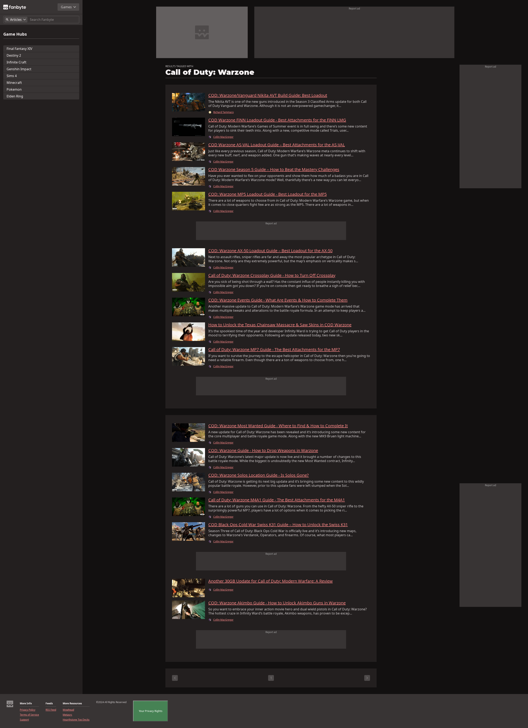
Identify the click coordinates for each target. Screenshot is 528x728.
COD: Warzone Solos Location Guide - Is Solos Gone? (258, 475)
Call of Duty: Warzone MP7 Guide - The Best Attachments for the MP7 (274, 349)
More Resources (72, 703)
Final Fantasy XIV (19, 48)
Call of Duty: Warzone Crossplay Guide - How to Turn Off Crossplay (271, 275)
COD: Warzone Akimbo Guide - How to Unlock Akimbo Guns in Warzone (277, 602)
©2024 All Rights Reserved (111, 702)
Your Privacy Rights (150, 711)
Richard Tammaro (223, 112)
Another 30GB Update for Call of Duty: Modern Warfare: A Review (270, 581)
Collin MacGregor (223, 137)
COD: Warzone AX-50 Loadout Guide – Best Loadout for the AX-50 (270, 250)
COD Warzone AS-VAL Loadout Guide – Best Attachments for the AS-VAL (276, 144)
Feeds (49, 703)
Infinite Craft (16, 62)
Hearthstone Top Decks (76, 719)
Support (24, 719)
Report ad (354, 8)
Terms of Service (29, 714)
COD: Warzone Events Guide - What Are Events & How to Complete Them (278, 300)
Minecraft (14, 82)
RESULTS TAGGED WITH (179, 66)
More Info (26, 703)
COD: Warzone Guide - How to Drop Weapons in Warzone (263, 450)
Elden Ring (15, 96)
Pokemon (14, 89)
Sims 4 (12, 76)
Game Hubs (15, 34)
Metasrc (67, 714)
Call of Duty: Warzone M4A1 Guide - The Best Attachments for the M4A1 (276, 499)
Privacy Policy (27, 710)
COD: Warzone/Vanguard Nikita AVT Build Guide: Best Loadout (267, 95)
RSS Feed (51, 710)
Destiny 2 (14, 55)
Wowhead (68, 710)
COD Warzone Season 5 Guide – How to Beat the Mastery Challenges (273, 169)
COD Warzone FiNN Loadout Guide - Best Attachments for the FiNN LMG (277, 120)
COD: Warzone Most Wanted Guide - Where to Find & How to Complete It (278, 425)
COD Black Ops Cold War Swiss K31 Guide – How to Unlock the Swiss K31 (278, 524)
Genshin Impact (19, 69)
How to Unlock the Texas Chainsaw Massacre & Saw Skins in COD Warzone (279, 324)
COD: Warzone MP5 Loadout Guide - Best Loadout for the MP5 (267, 194)
